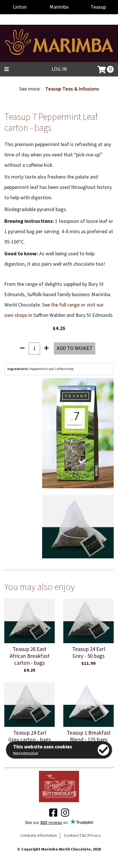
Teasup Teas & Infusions (72, 89)
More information (25, 753)
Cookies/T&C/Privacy (82, 835)
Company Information (38, 835)
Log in (59, 69)
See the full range (61, 305)
